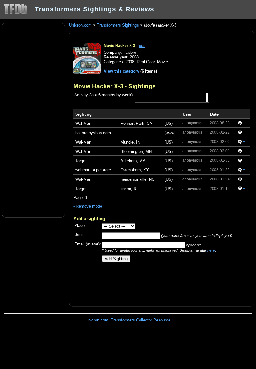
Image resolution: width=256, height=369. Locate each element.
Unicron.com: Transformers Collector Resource (128, 320)
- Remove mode (87, 206)
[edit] (142, 45)
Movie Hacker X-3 (119, 45)
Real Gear (146, 61)
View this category (121, 71)
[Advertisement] (33, 120)
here (211, 250)
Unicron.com (80, 25)
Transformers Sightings (118, 25)
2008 (130, 61)
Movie (162, 61)
